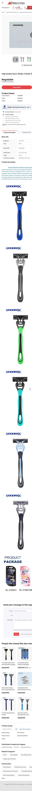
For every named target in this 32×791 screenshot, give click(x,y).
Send (16, 634)
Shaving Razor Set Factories (10, 771)
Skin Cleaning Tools (26, 755)
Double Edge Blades (22, 735)
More (3, 778)
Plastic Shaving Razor (9, 775)
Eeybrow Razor (6, 732)
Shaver (5, 755)
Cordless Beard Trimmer (9, 759)
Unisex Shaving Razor (24, 775)
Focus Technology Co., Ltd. (21, 784)
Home (3, 12)
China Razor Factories (20, 767)
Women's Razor (6, 735)
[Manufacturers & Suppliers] (16, 3)
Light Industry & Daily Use (12, 12)
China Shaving (7, 767)
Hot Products (20, 732)
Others (3, 739)
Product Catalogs (26, 729)
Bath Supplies (14, 755)
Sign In (4, 124)
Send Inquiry (17, 87)
